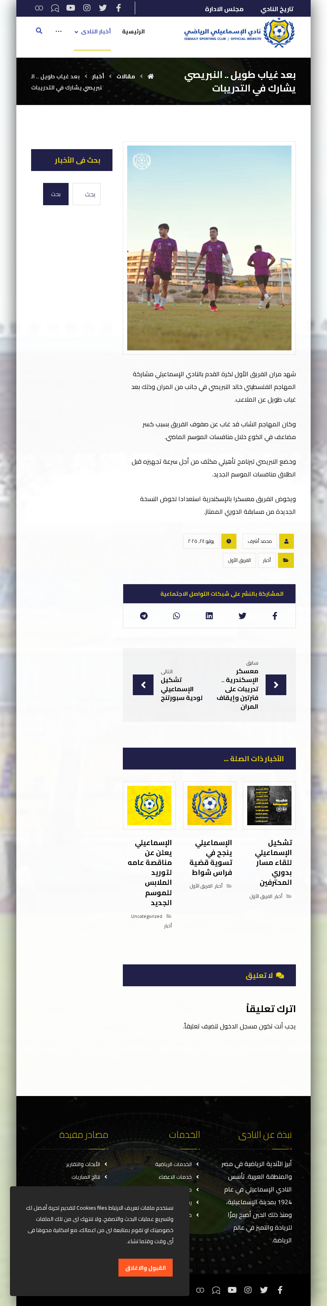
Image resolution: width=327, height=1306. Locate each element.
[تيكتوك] (55, 8)
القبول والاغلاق (145, 1268)
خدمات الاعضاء (175, 1177)
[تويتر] (103, 8)
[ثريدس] (39, 8)
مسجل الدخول (238, 1026)
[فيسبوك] (119, 8)
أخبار (267, 560)
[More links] (59, 38)
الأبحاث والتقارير (83, 1164)
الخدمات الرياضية (173, 1164)
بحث (56, 194)
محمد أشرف (260, 541)
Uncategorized (146, 916)
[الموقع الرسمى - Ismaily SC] (237, 32)
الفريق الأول (239, 560)
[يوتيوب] (71, 8)
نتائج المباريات (85, 1177)
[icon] (286, 541)
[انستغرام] (87, 8)
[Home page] (151, 76)
